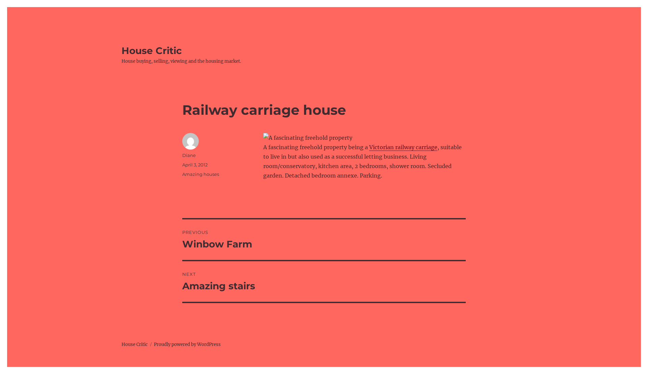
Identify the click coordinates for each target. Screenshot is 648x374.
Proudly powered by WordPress (187, 344)
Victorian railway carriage (403, 147)
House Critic (152, 50)
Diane (189, 155)
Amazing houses (200, 174)
